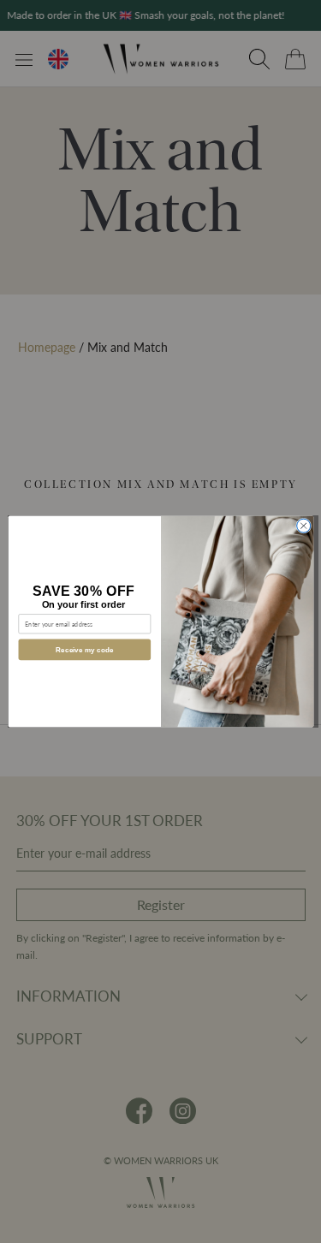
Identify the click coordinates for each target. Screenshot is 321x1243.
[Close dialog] (303, 525)
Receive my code (84, 649)
